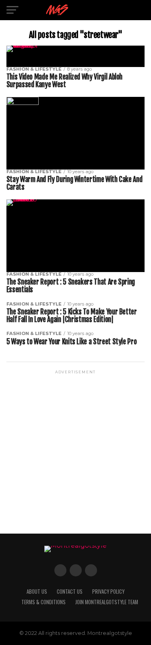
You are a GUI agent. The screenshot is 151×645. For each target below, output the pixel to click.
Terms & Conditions (43, 602)
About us (37, 591)
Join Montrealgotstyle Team (106, 602)
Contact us (70, 591)
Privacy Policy (108, 591)
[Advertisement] (75, 451)
